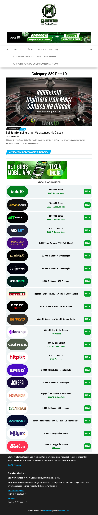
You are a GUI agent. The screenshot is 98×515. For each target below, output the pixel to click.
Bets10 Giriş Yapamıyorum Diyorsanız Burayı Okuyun (36, 64)
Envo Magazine (64, 511)
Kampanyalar (50, 57)
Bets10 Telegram (14, 465)
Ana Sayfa (17, 49)
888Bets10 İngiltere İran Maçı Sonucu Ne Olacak (34, 132)
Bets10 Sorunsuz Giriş (48, 49)
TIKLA (87, 191)
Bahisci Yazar (13, 137)
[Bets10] (7, 49)
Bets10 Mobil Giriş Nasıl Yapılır (27, 57)
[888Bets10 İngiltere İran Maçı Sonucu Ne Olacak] (49, 101)
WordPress (47, 511)
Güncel (30, 49)
